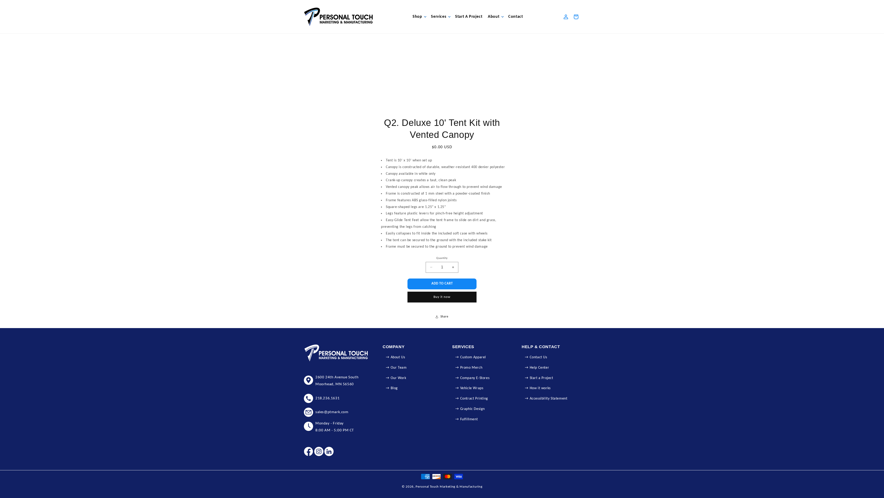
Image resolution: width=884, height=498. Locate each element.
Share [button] (444, 316)
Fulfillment (469, 419)
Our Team (399, 368)
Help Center (539, 368)
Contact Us (538, 357)
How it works (540, 388)
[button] (419, 16)
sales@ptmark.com (332, 412)
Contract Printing (474, 398)
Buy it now (442, 297)
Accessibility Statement (548, 398)
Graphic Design (472, 409)
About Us (398, 357)
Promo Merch (471, 368)
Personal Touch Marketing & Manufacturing (449, 487)
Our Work (398, 378)
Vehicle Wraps (471, 388)
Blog (394, 388)
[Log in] (566, 17)
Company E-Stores (475, 378)
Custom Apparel (473, 357)
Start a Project (541, 378)
